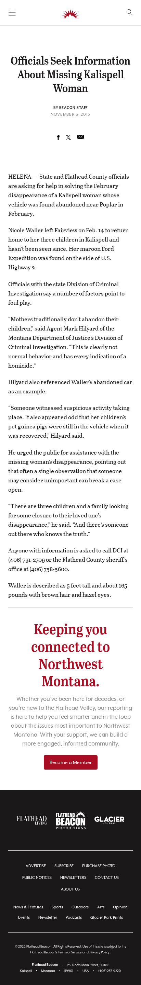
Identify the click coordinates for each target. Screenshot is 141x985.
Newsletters (73, 877)
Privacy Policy (100, 952)
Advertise (36, 866)
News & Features (28, 907)
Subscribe (64, 866)
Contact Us (107, 877)
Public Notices (37, 877)
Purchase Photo (98, 866)
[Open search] (130, 12)
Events (24, 917)
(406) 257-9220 (109, 971)
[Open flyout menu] (12, 13)
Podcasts (74, 917)
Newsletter (47, 917)
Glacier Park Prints (106, 917)
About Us (70, 889)
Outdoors (80, 907)
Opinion (120, 907)
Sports (57, 907)
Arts (100, 907)
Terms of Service (69, 952)
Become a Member (71, 762)
